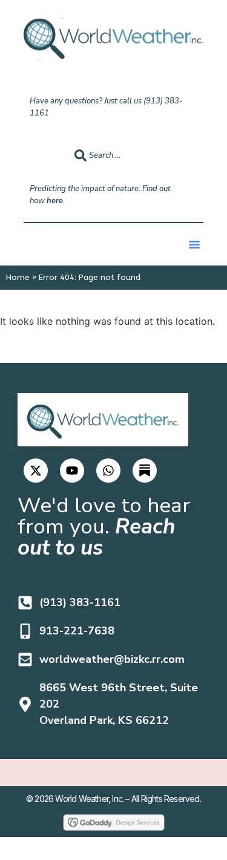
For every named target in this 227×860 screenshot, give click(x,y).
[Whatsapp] (108, 470)
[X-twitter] (36, 470)
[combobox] (131, 155)
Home (18, 277)
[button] (194, 244)
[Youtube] (72, 470)
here (55, 200)
